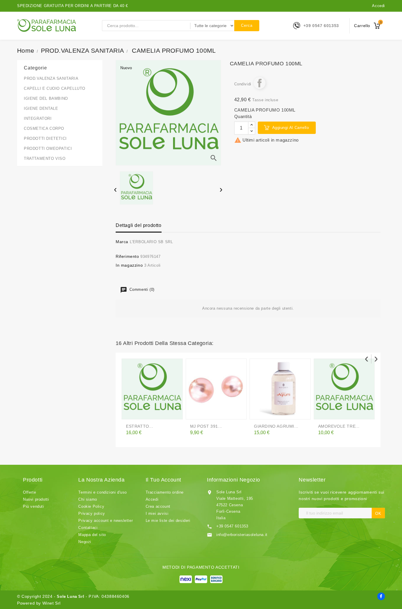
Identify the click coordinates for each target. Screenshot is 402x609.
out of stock (259, 412)
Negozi (84, 542)
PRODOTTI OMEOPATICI (48, 148)
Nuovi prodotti (36, 499)
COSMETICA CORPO (44, 128)
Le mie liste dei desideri (168, 520)
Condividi (259, 83)
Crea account (158, 506)
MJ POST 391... (206, 426)
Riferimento (127, 256)
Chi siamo (87, 499)
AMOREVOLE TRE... (339, 426)
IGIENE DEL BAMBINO (46, 98)
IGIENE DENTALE (41, 108)
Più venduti (33, 506)
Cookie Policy (91, 506)
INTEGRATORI (38, 118)
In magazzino (129, 265)
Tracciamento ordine (165, 492)
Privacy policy (91, 513)
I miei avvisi (157, 513)
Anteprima (143, 412)
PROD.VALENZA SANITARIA (51, 78)
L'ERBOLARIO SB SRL (151, 242)
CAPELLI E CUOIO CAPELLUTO (54, 88)
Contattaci (87, 527)
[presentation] (115, 190)
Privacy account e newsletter (105, 520)
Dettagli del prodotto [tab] (139, 225)
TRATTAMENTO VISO (45, 158)
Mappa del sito (92, 534)
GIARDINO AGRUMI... (276, 426)
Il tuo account (163, 480)
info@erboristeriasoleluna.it (242, 534)
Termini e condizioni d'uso (102, 492)
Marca (122, 241)
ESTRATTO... (139, 426)
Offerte (29, 492)
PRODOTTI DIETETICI (45, 138)
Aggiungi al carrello (290, 127)
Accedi (378, 6)
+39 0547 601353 (321, 25)
